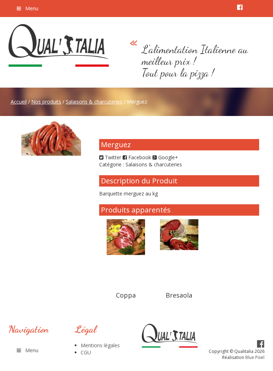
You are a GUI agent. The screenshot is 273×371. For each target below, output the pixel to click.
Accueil (19, 101)
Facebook (139, 157)
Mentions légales (100, 345)
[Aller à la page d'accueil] (59, 45)
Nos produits (46, 101)
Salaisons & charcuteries (94, 101)
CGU (86, 352)
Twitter (112, 157)
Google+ (167, 157)
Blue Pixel (254, 357)
